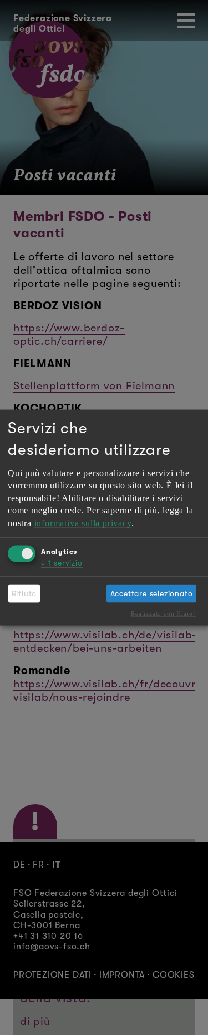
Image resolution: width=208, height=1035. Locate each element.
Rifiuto (24, 592)
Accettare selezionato (151, 592)
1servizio (62, 562)
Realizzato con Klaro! (163, 613)
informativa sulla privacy (82, 522)
